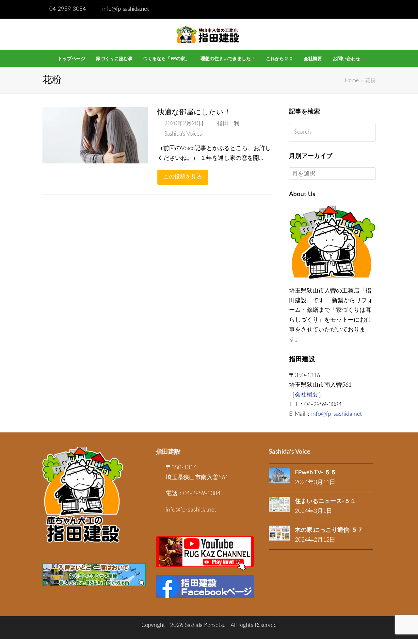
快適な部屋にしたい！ (194, 112)
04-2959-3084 (67, 9)
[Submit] (369, 132)
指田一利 (228, 123)
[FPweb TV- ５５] (279, 475)
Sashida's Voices (183, 134)
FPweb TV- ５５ (315, 473)
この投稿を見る (182, 176)
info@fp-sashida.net (125, 9)
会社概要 (306, 395)
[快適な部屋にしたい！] (95, 158)
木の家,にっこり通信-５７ (329, 530)
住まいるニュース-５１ (325, 501)
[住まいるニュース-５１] (279, 504)
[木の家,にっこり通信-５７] (279, 533)
